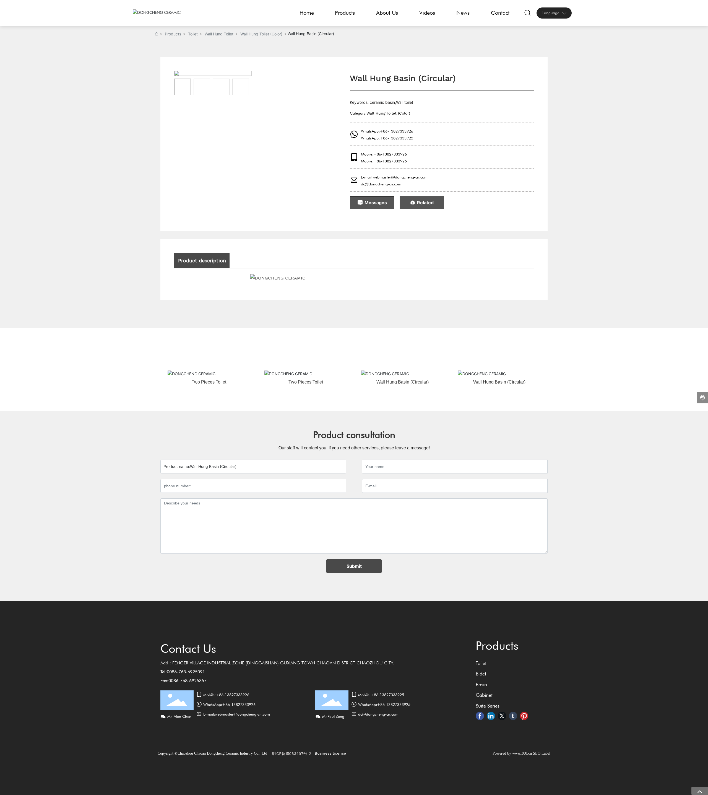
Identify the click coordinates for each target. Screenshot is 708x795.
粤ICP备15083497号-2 (291, 753)
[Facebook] (480, 716)
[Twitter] (502, 716)
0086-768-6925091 (186, 671)
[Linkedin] (491, 716)
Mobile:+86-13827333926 (384, 154)
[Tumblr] (513, 716)
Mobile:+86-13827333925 (384, 161)
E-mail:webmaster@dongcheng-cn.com (394, 177)
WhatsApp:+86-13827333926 (387, 131)
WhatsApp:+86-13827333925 (387, 138)
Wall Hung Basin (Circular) (402, 382)
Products (173, 34)
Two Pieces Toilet (209, 382)
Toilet (193, 34)
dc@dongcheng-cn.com (381, 184)
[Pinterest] (524, 716)
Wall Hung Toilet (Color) (261, 34)
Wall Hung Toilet (219, 34)
